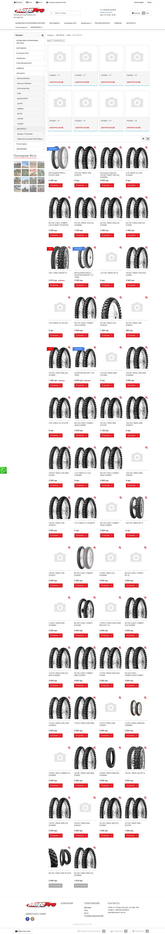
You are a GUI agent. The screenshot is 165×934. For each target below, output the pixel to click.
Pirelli (19, 93)
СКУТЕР (20, 104)
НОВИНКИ (118, 23)
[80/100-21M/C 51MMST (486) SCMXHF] (111, 457)
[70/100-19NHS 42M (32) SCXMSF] (110, 807)
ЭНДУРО (20, 124)
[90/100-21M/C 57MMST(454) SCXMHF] (136, 657)
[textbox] (67, 13)
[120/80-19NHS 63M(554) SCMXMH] (110, 757)
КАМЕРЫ (20, 109)
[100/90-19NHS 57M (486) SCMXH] (60, 457)
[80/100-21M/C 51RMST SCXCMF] (85, 607)
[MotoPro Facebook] (27, 919)
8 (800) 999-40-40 (106, 12)
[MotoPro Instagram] (32, 919)
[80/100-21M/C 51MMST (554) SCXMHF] (111, 507)
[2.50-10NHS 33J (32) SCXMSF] (137, 157)
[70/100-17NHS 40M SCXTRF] (111, 407)
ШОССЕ (19, 114)
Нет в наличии (55, 885)
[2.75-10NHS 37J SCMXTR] (85, 507)
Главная (50, 35)
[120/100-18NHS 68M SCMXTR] (137, 407)
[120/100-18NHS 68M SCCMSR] (111, 357)
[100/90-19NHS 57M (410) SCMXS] (137, 257)
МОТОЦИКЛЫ (55, 23)
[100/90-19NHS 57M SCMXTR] (60, 507)
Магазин (19, 2)
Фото (40, 2)
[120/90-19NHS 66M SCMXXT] (85, 807)
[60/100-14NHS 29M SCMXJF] (137, 307)
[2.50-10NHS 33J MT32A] (60, 307)
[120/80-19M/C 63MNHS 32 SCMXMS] (60, 757)
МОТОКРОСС (21, 129)
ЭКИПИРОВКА (36, 27)
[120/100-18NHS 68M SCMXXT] (137, 457)
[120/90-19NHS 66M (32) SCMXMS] (60, 807)
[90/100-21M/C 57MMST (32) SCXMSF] (136, 607)
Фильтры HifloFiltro (24, 83)
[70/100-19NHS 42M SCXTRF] (136, 807)
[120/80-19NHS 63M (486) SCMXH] (85, 757)
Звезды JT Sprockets (25, 134)
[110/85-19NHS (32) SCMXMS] (110, 557)
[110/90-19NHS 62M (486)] (85, 707)
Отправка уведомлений (57, 2)
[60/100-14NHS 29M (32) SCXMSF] (111, 207)
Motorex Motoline (23, 78)
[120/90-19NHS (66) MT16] (136, 757)
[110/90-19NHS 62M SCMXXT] (110, 707)
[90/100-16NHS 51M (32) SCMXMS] (85, 207)
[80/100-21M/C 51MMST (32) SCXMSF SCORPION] (60, 207)
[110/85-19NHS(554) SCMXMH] (60, 607)
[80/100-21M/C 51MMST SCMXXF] (85, 557)
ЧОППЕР (20, 119)
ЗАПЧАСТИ (130, 23)
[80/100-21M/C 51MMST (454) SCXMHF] (85, 407)
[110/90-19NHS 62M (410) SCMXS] (110, 657)
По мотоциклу (20, 27)
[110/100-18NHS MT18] (111, 257)
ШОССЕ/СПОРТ (22, 98)
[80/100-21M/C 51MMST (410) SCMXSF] (85, 307)
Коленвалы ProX (70, 23)
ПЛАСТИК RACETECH (102, 23)
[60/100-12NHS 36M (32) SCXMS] (137, 207)
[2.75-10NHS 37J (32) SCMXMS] (85, 457)
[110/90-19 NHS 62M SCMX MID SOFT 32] (110, 607)
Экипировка (85, 23)
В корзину (54, 185)
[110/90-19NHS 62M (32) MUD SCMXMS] (60, 657)
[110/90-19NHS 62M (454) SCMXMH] (60, 707)
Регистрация (138, 2)
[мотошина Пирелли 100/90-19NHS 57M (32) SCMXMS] (111, 157)
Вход (149, 2)
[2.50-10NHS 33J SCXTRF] (60, 407)
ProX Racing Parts (23, 88)
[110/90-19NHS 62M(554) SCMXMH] (136, 707)
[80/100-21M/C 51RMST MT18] (136, 557)
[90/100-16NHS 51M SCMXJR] (111, 307)
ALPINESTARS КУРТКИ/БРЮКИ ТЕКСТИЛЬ (30, 23)
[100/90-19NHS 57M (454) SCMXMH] (137, 357)
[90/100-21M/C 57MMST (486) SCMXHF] (85, 657)
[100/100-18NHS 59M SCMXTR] (85, 157)
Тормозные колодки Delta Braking (29, 139)
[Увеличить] (121, 497)
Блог (30, 2)
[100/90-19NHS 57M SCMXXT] (60, 557)
